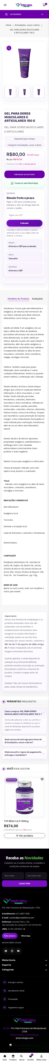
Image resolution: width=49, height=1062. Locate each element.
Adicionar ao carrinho (24, 174)
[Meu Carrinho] (44, 5)
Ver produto (26, 835)
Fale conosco (10, 936)
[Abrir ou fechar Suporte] (24, 964)
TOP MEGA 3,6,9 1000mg (16, 821)
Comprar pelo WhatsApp (26, 183)
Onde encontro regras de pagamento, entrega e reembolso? (23, 753)
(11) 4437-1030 (23, 913)
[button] (24, 14)
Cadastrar (24, 883)
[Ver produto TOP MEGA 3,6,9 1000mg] (24, 797)
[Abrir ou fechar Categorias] (24, 969)
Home (8, 25)
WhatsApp (25, 936)
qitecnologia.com (24, 1038)
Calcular (24, 223)
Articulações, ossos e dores (27, 25)
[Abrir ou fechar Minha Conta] (24, 960)
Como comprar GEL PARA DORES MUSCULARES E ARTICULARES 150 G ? (23, 713)
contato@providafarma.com (21, 917)
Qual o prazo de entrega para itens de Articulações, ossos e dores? (23, 741)
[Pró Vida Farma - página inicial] (15, 901)
